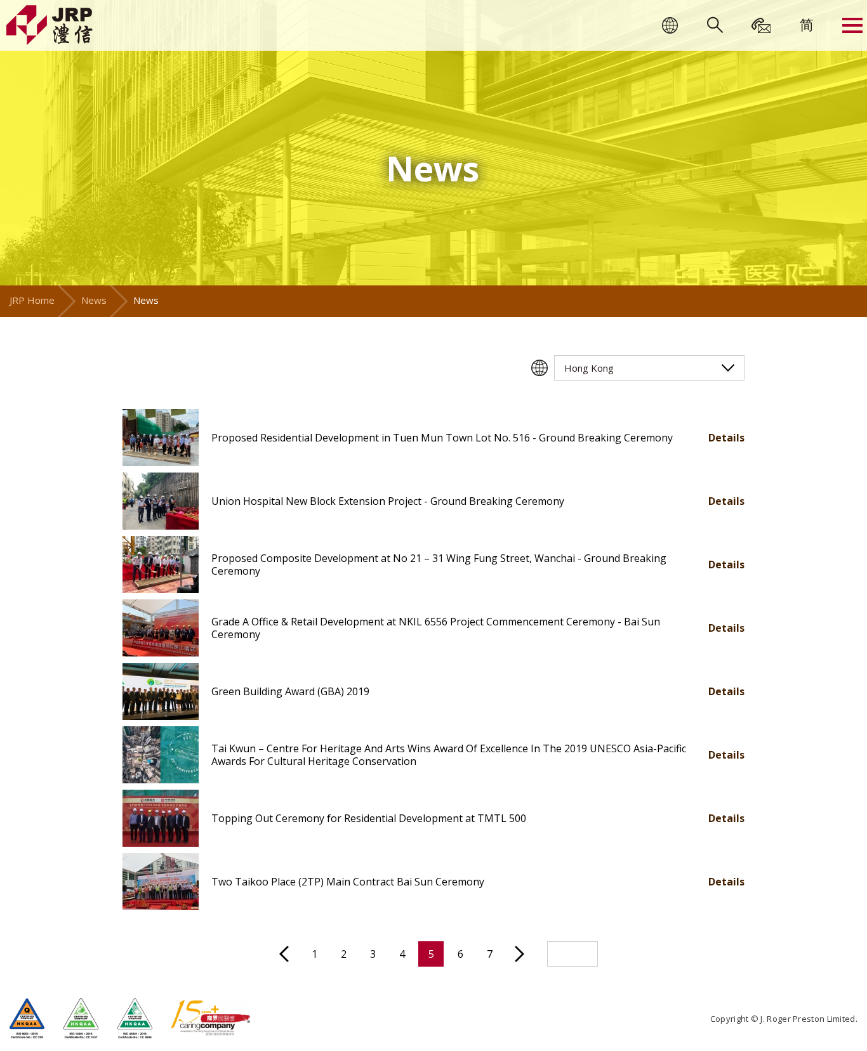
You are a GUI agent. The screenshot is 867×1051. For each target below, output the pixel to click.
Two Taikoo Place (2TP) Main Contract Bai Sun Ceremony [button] (347, 881)
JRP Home (32, 300)
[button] (160, 437)
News (94, 300)
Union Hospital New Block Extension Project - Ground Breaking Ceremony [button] (387, 501)
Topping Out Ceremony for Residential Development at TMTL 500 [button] (368, 818)
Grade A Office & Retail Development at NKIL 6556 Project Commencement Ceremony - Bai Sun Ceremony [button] (435, 628)
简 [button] (807, 24)
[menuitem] (807, 24)
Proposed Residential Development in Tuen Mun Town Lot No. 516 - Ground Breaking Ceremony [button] (442, 437)
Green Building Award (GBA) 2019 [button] (290, 691)
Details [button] (726, 437)
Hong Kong (589, 368)
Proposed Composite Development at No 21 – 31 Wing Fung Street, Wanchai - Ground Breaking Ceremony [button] (438, 564)
